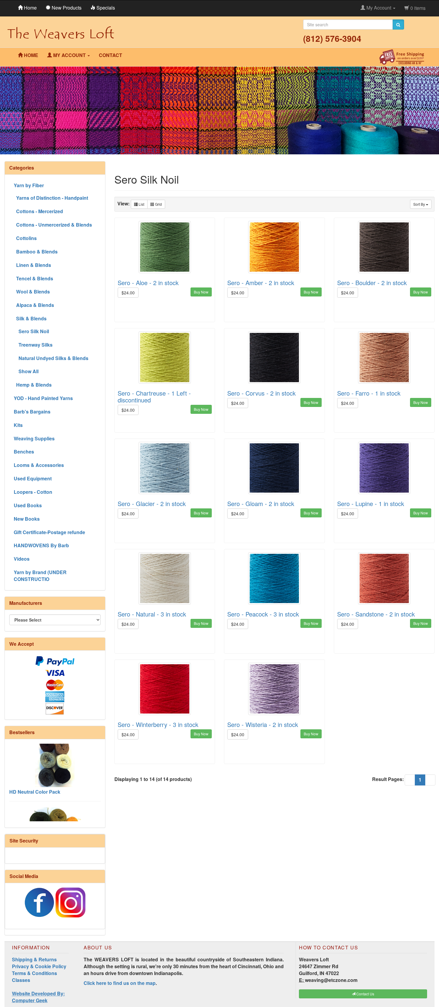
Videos (22, 558)
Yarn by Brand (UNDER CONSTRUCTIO (40, 575)
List (141, 204)
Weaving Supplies (34, 438)
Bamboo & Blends (36, 251)
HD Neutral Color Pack (34, 773)
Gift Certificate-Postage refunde (49, 532)
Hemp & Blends (33, 384)
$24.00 (128, 293)
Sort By (419, 204)
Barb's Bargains (32, 411)
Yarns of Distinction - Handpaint (51, 197)
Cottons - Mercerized (38, 211)
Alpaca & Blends (34, 305)
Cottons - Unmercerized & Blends (53, 224)
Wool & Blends (32, 291)
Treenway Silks (33, 344)
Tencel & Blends (33, 278)
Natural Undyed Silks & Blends (51, 358)
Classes (21, 980)
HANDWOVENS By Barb (41, 545)
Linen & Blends (32, 265)
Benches (24, 451)
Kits (18, 425)
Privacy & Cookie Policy (39, 966)
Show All (26, 371)
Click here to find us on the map (120, 983)
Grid (158, 204)
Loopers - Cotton (33, 491)
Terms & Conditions (34, 973)
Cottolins (25, 238)
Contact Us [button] (364, 993)
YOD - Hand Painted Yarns (43, 398)
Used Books (28, 505)
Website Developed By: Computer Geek (38, 997)
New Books (27, 518)
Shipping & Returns (34, 959)
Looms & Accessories (39, 465)
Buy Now (201, 291)
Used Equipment (33, 478)
